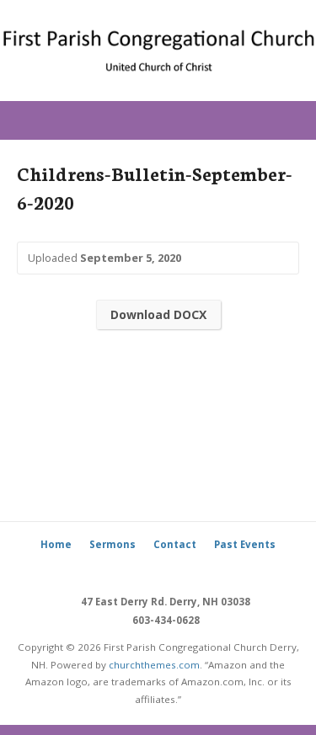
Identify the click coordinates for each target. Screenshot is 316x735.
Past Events (245, 544)
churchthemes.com (154, 664)
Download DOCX (158, 314)
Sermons (112, 544)
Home (56, 544)
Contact (174, 544)
